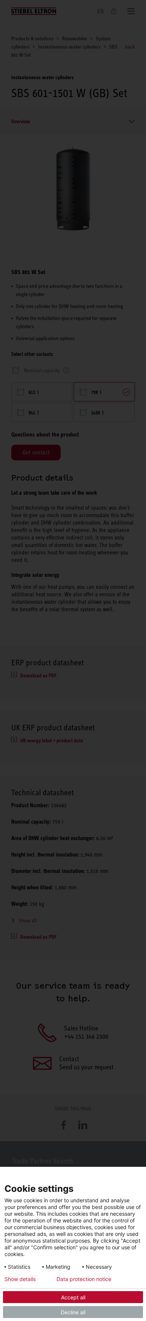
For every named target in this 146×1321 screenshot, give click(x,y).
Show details (20, 1279)
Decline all (73, 1312)
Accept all (73, 1297)
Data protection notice (84, 1279)
